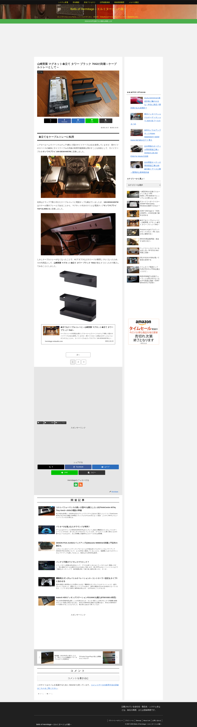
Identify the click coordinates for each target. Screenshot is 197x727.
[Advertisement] (95, 39)
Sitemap (138, 720)
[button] (105, 120)
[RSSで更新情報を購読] (80, 485)
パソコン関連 (50, 422)
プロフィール (129, 720)
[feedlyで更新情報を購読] (76, 485)
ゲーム (41, 422)
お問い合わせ (156, 720)
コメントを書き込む (78, 678)
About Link (146, 720)
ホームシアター (61, 422)
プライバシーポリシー (116, 720)
